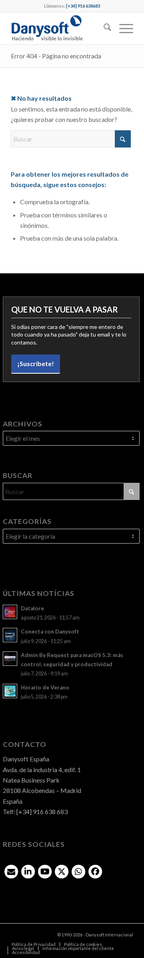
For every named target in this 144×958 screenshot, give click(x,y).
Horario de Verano (45, 687)
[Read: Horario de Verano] (10, 691)
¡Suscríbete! (35, 363)
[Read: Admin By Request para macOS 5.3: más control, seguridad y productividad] (10, 658)
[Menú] (122, 28)
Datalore (32, 608)
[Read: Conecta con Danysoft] (10, 635)
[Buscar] (103, 28)
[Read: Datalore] (10, 612)
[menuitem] (103, 28)
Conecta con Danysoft (50, 631)
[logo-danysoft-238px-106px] (60, 28)
